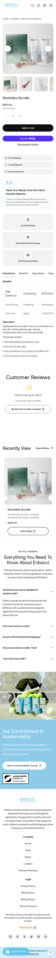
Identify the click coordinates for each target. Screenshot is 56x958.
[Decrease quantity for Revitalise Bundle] (6, 116)
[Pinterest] (38, 936)
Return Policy (28, 892)
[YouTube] (45, 936)
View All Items (42, 448)
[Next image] (48, 49)
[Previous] (4, 498)
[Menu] (50, 5)
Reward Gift (26, 927)
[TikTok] (31, 936)
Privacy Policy (28, 885)
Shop (28, 850)
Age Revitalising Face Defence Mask (22, 351)
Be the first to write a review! (26, 409)
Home (6, 19)
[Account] (44, 5)
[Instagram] (10, 936)
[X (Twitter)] (24, 936)
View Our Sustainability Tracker (22, 765)
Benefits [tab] (23, 273)
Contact (28, 863)
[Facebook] (17, 936)
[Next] (51, 498)
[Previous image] (8, 49)
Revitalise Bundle (19, 509)
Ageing (15, 19)
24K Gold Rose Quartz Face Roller (21, 355)
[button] (32, 5)
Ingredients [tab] (38, 273)
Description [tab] (9, 273)
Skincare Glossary (27, 870)
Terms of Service (28, 906)
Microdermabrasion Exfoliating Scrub (22, 341)
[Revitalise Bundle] (28, 481)
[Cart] (38, 5)
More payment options (28, 144)
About (28, 856)
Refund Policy (28, 899)
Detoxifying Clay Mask (15, 346)
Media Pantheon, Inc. (29, 953)
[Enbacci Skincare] (11, 5)
